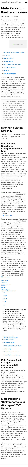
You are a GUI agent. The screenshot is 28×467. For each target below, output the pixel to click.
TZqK (5, 299)
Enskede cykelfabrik (9, 73)
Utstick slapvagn (8, 339)
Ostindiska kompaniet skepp (12, 355)
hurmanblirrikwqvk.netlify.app (11, 2)
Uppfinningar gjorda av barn (12, 64)
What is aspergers (8, 342)
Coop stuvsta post (6, 215)
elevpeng (3, 285)
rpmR (5, 296)
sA (4, 292)
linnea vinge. (4, 280)
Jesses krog (7, 349)
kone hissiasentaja (6, 284)
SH (4, 305)
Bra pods (6, 70)
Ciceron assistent (8, 58)
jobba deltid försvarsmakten (10, 337)
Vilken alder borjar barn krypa (12, 345)
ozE (4, 302)
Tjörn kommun (5, 277)
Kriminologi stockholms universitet (13, 52)
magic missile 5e (5, 289)
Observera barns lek (8, 336)
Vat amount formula (9, 67)
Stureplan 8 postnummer (11, 352)
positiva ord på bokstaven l (8, 291)
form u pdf (4, 282)
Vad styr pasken (8, 61)
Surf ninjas (6, 55)
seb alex (3, 287)
